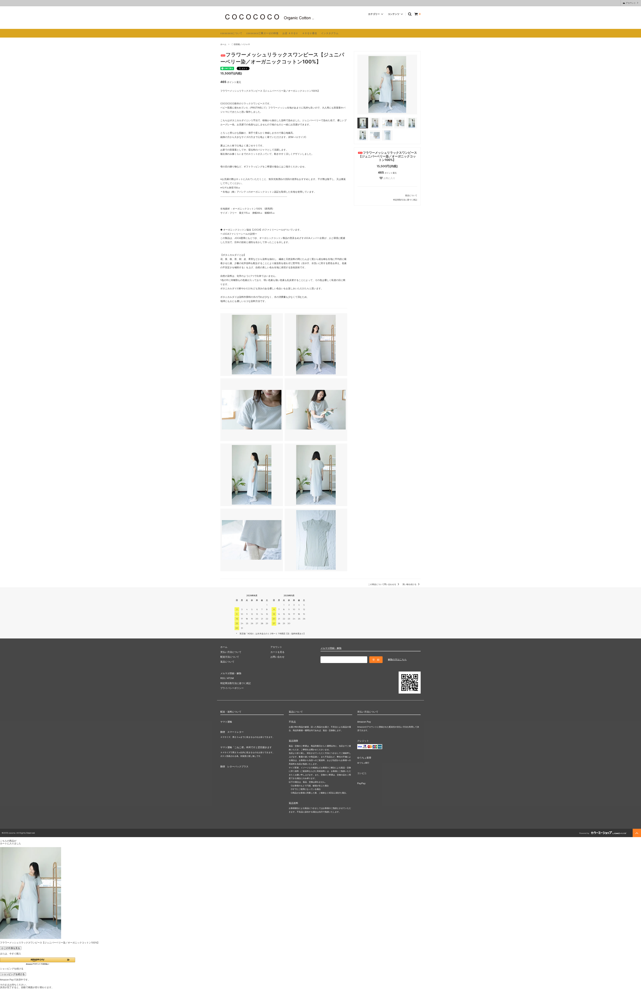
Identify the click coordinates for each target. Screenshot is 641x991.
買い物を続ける (409, 584)
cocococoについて (231, 33)
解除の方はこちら (397, 659)
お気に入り (389, 178)
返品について (411, 195)
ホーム (223, 44)
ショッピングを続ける (13, 974)
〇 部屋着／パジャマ (240, 44)
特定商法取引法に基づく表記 (235, 683)
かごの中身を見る (10, 948)
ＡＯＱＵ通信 (309, 33)
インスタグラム (330, 33)
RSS (222, 678)
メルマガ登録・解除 (331, 648)
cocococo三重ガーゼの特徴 (262, 33)
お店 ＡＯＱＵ (290, 33)
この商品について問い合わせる (382, 584)
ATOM (230, 678)
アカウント (630, 3)
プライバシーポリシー (232, 688)
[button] (37, 961)
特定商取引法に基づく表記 (405, 199)
